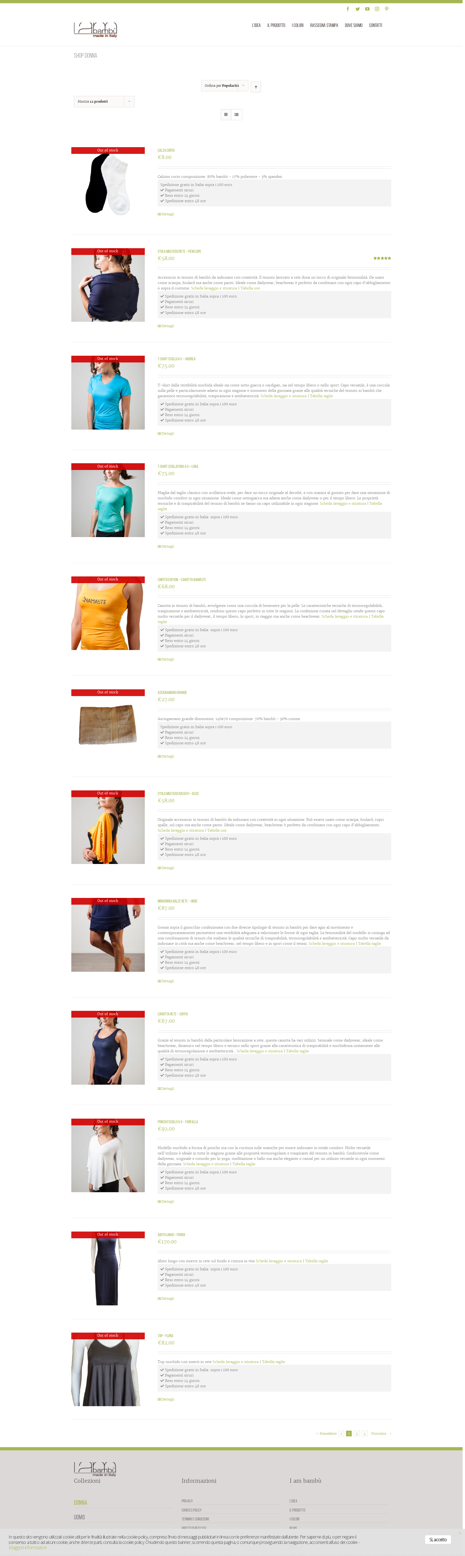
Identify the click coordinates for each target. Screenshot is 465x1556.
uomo (79, 1517)
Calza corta (166, 150)
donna (80, 1502)
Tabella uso (250, 288)
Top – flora (165, 1335)
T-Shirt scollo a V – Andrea (177, 359)
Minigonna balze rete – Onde (178, 901)
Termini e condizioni (195, 1519)
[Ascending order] (256, 86)
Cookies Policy (192, 1510)
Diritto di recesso (194, 1528)
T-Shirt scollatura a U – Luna (178, 466)
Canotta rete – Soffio (173, 1014)
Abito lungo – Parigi (171, 1234)
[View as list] (236, 114)
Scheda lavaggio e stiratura (214, 288)
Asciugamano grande (172, 692)
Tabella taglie (321, 396)
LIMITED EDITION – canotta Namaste (182, 579)
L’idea (293, 1501)
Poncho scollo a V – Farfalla (178, 1121)
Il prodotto (297, 1510)
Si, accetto (438, 1540)
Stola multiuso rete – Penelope (179, 251)
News (293, 1528)
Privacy (187, 1501)
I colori (295, 1519)
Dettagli (167, 214)
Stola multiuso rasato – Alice (178, 793)
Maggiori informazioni (27, 1547)
